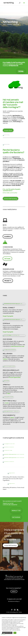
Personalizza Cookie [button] (7, 632)
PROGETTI (7, 280)
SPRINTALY (6, 384)
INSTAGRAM (16, 517)
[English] (2, 634)
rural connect (9, 307)
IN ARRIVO (7, 236)
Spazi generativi (9, 415)
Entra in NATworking (10, 198)
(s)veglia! (6, 323)
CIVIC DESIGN (7, 339)
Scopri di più (8, 130)
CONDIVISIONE (8, 247)
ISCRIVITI (14, 591)
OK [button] (14, 632)
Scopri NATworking (10, 545)
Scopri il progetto (8, 316)
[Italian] (4, 634)
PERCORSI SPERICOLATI (11, 370)
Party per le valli (9, 401)
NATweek (7, 258)
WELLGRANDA (7, 353)
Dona (20, 71)
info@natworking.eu (15, 601)
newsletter (16, 510)
